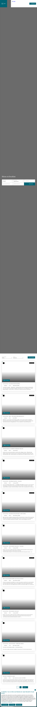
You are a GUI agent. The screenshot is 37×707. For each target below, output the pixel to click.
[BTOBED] (18, 3)
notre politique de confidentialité (6, 702)
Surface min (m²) (17, 183)
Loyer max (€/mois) (6, 183)
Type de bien (15, 180)
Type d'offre (4, 180)
